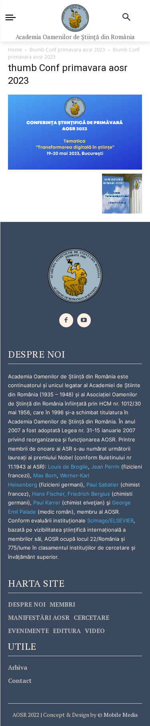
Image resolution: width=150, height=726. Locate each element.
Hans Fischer (48, 494)
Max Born (45, 475)
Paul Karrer (46, 502)
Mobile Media (120, 714)
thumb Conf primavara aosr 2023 (67, 49)
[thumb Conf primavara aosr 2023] (75, 131)
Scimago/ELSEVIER (110, 520)
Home (15, 49)
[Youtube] (84, 320)
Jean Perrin (106, 466)
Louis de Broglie (68, 466)
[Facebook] (66, 320)
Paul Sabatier (102, 484)
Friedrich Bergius (89, 494)
